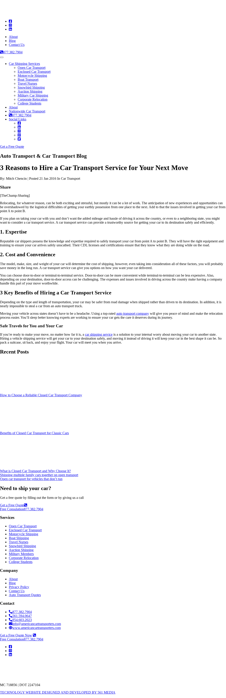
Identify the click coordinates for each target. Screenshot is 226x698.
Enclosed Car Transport (34, 71)
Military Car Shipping (33, 95)
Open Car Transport (31, 67)
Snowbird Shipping (31, 87)
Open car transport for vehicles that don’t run (31, 479)
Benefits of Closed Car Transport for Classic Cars (34, 433)
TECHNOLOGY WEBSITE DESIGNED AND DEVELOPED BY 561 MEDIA (57, 692)
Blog (12, 41)
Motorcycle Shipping (32, 75)
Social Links (17, 119)
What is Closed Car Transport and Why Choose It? (35, 471)
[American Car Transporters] (47, 14)
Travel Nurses (27, 83)
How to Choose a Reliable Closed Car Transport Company (41, 395)
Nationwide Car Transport (27, 111)
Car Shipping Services (24, 63)
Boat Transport (28, 79)
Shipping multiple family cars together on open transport (39, 475)
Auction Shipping (30, 91)
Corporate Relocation (32, 99)
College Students (29, 103)
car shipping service (99, 334)
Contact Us (16, 45)
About (13, 37)
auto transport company (132, 313)
